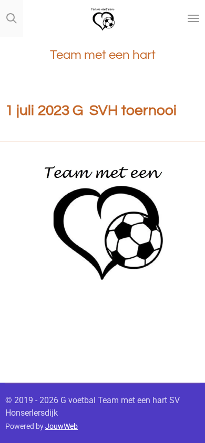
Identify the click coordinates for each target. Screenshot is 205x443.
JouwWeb (61, 426)
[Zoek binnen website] (11, 18)
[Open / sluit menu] (193, 18)
